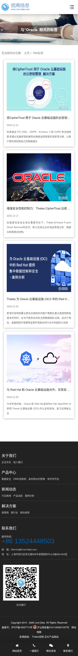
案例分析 (29, 495)
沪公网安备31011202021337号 (52, 627)
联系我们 (9, 528)
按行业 (14, 512)
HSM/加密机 (19, 478)
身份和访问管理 (36, 478)
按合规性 (25, 512)
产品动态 (18, 495)
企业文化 (6, 462)
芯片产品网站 (51, 636)
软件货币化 (53, 478)
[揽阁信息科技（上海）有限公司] (15, 7)
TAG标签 (38, 53)
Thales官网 (38, 636)
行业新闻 (6, 495)
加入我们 (18, 462)
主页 (27, 53)
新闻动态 (9, 489)
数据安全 (6, 478)
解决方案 (9, 506)
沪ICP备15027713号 (21, 627)
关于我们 (9, 455)
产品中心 (9, 472)
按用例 (5, 512)
